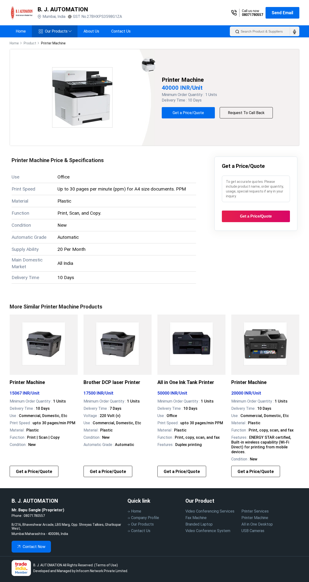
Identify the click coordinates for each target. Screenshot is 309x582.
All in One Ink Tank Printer (185, 382)
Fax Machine (196, 517)
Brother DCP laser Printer (112, 382)
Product (30, 43)
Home (21, 31)
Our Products (58, 31)
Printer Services (255, 511)
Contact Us (121, 31)
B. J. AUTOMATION (62, 9)
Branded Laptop (199, 524)
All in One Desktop (257, 524)
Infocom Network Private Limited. (102, 571)
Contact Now (34, 546)
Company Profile (145, 517)
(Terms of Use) (106, 565)
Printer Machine (27, 382)
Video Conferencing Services (209, 511)
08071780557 (252, 15)
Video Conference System (207, 530)
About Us (91, 31)
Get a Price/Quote (188, 112)
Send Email (282, 12)
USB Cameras (252, 530)
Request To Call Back (246, 112)
